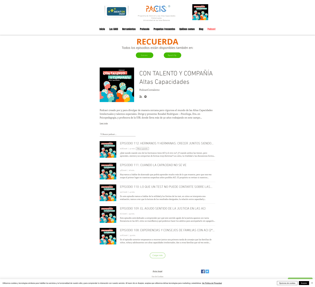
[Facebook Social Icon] (203, 271)
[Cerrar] (312, 283)
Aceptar (304, 283)
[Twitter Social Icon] (207, 271)
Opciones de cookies (287, 283)
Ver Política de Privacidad (212, 283)
